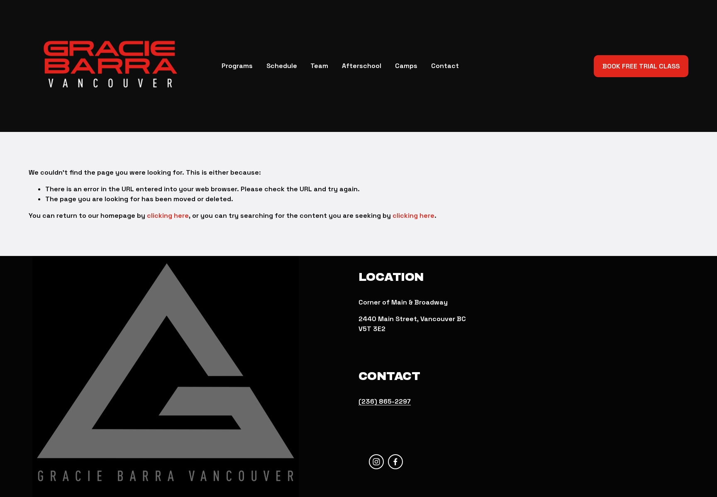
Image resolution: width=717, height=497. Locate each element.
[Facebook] (395, 461)
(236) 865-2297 (384, 401)
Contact (445, 65)
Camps (406, 65)
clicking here (168, 215)
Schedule (281, 65)
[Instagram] (376, 461)
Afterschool (361, 65)
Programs (237, 65)
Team (319, 65)
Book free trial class (641, 66)
